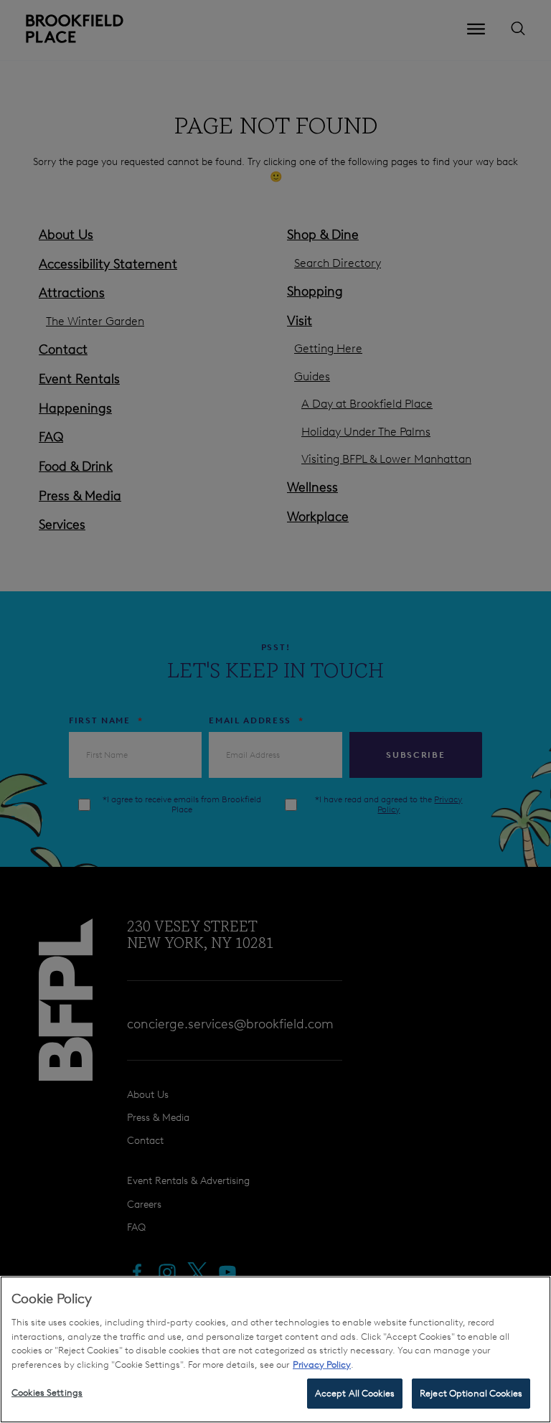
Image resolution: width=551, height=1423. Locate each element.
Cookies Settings (47, 1392)
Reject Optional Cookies (471, 1393)
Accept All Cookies (355, 1393)
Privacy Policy (322, 1364)
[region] (275, 1349)
